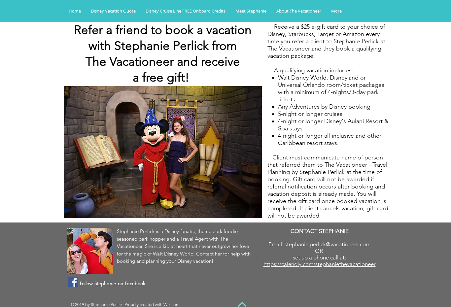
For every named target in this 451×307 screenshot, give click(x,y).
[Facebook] (73, 282)
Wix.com (171, 304)
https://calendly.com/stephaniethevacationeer (319, 264)
